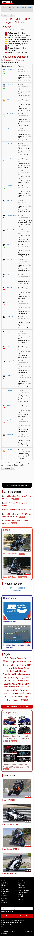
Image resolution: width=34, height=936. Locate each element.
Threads (21, 885)
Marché (3, 885)
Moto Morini (9, 686)
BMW (5, 661)
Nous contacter (6, 927)
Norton (6, 690)
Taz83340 (10, 434)
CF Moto (14, 664)
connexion (20, 8)
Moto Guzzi (12, 670)
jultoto (9, 158)
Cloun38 (9, 449)
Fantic (20, 668)
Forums (4, 900)
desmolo (9, 375)
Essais (6, 529)
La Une (3, 881)
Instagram (17, 590)
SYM (7, 696)
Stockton (9, 143)
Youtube (11, 587)
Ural (20, 697)
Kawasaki (7, 680)
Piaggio (23, 689)
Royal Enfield (11, 667)
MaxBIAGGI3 (11, 390)
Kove (15, 681)
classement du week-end (11, 60)
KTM (20, 680)
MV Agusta (20, 686)
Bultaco (6, 664)
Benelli (20, 658)
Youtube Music (23, 892)
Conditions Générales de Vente (11, 923)
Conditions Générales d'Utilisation (12, 920)
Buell (30, 661)
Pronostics (4, 902)
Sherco (18, 693)
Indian (26, 677)
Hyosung (19, 677)
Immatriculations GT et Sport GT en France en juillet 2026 (16, 515)
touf (8, 99)
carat (8, 405)
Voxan (15, 700)
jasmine (9, 186)
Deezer (20, 897)
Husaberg (26, 674)
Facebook (21, 587)
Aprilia (13, 657)
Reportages (9, 598)
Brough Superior (15, 662)
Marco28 (9, 259)
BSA (24, 661)
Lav (8, 128)
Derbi (21, 665)
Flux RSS (21, 900)
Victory (8, 700)
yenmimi (9, 302)
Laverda (7, 683)
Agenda (4, 898)
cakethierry (10, 69)
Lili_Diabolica (11, 361)
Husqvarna (9, 677)
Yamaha (23, 699)
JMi (8, 274)
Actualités (4, 883)
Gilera (26, 668)
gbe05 (9, 420)
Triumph (14, 696)
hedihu (9, 346)
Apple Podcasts (23, 890)
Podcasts (4, 896)
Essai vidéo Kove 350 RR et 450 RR (17, 509)
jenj (8, 171)
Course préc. (7, 15)
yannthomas (11, 316)
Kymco (27, 680)
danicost (9, 287)
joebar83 (9, 200)
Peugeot (14, 689)
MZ (27, 686)
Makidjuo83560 (11, 215)
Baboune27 (10, 230)
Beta (26, 657)
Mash (14, 683)
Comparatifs (9, 712)
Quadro (12, 693)
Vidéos (3, 894)
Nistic (8, 331)
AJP (6, 658)
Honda (17, 674)
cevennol (10, 84)
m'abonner (28, 8)
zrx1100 (9, 245)
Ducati (28, 664)
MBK (27, 683)
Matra (20, 683)
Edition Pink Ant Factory (9, 925)
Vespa (25, 696)
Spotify (20, 895)
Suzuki (26, 693)
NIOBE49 (10, 114)
